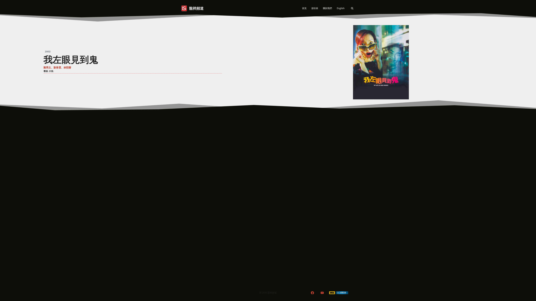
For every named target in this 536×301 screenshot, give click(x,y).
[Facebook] (312, 293)
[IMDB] (332, 293)
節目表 (314, 8)
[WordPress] (342, 293)
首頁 (304, 8)
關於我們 (327, 8)
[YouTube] (322, 293)
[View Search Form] (352, 8)
